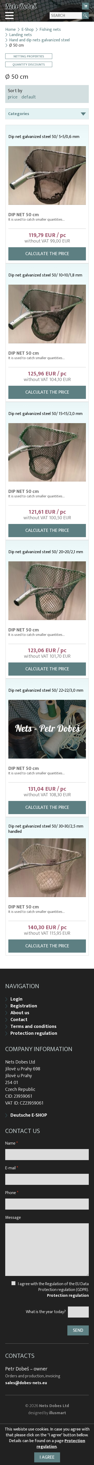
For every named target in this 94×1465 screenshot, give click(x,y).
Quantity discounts (29, 64)
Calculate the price (47, 254)
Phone (11, 1192)
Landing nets (20, 35)
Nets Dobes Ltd (54, 1405)
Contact (18, 1020)
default (28, 97)
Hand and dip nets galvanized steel (39, 40)
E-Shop (27, 29)
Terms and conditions (33, 1027)
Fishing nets (50, 29)
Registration (23, 1006)
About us (19, 1013)
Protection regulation (33, 1033)
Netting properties (29, 56)
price (12, 97)
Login (16, 999)
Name (11, 1143)
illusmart (57, 1413)
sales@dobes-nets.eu (26, 1383)
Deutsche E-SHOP (28, 1115)
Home (10, 29)
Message (13, 1217)
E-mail (11, 1168)
